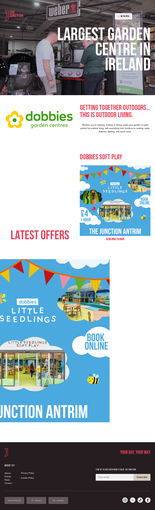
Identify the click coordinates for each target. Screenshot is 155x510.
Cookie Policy (27, 478)
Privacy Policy (27, 473)
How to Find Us (14, 500)
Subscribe (142, 477)
